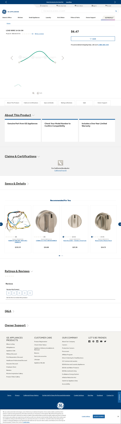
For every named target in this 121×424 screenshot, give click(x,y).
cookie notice (26, 422)
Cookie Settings (86, 416)
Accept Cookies (99, 416)
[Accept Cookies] (118, 416)
